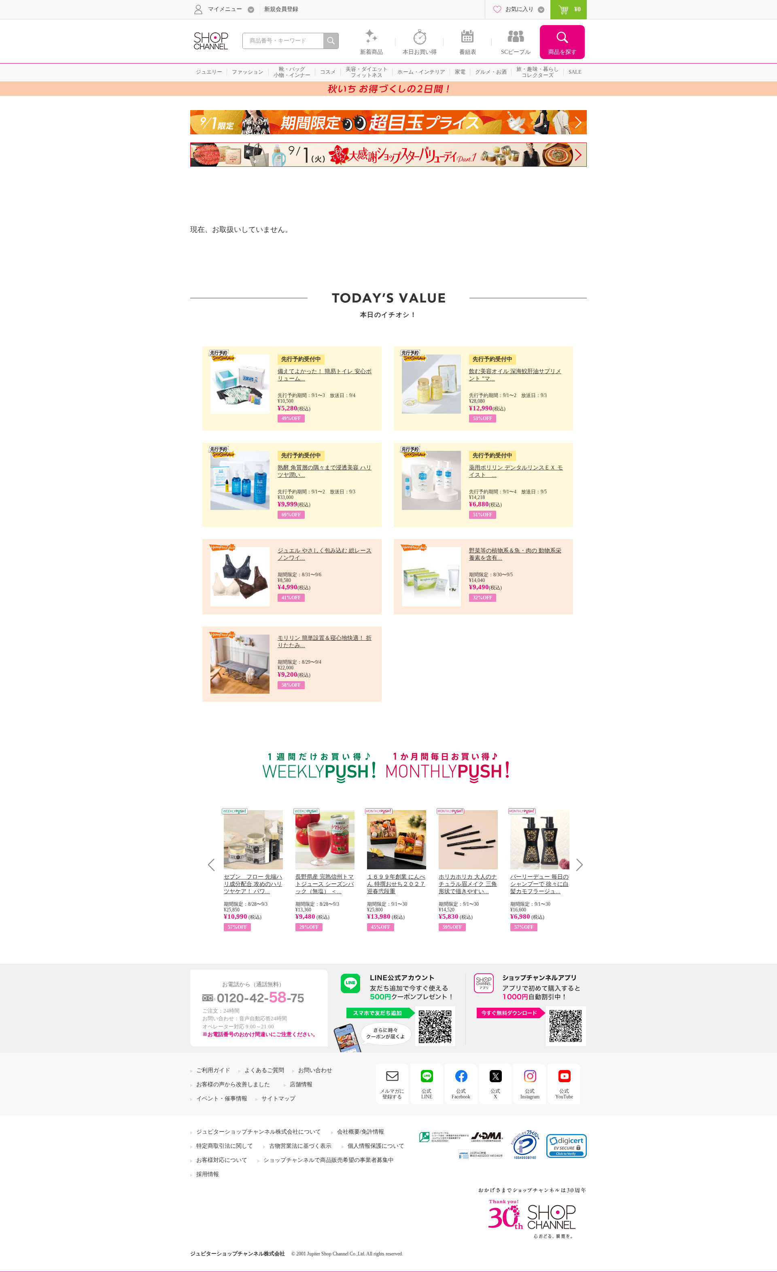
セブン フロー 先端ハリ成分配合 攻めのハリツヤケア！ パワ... (253, 884)
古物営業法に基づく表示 (300, 1146)
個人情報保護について (376, 1146)
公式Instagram (529, 1094)
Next (577, 864)
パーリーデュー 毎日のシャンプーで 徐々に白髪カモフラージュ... (539, 884)
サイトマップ (278, 1099)
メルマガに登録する (392, 1094)
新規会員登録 (281, 9)
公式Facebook (461, 1094)
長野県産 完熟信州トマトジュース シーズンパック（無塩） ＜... (324, 884)
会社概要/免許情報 (360, 1132)
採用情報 (207, 1174)
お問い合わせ (315, 1070)
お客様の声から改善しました (233, 1084)
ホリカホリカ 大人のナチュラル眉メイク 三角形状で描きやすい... (468, 884)
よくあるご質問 (264, 1070)
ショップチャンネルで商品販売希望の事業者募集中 (328, 1160)
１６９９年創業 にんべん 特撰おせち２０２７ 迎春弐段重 (396, 884)
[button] (566, 1146)
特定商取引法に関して (224, 1146)
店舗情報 (301, 1084)
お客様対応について (221, 1160)
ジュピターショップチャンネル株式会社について (258, 1132)
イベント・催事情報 (221, 1099)
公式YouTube (564, 1094)
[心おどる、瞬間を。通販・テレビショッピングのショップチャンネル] (210, 40)
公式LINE (426, 1094)
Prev (214, 864)
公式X (495, 1094)
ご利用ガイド (213, 1070)
